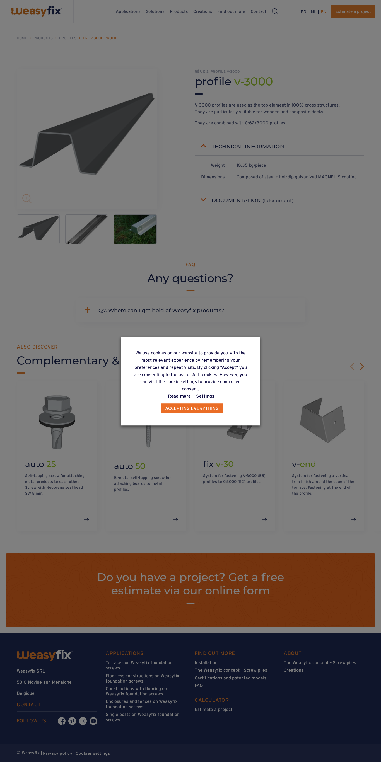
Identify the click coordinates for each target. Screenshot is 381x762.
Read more (179, 395)
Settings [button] (205, 395)
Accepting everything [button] (192, 408)
